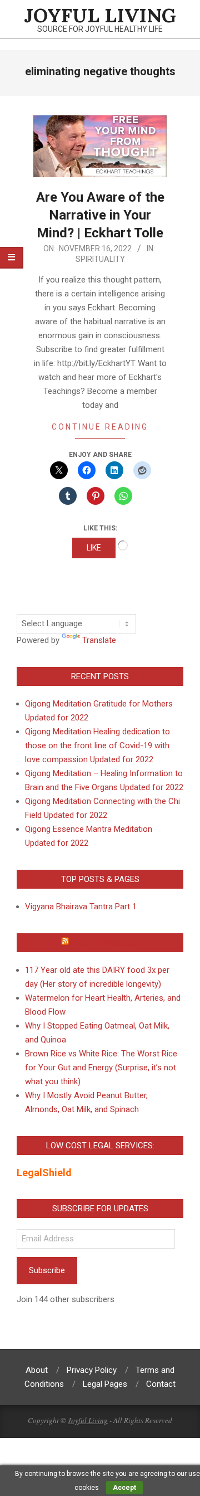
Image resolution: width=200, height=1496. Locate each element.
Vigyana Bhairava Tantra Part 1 (81, 907)
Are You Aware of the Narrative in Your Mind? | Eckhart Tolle (100, 215)
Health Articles (105, 943)
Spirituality (100, 259)
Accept (124, 1488)
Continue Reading (100, 426)
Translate (99, 640)
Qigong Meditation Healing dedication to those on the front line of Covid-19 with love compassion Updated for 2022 (97, 745)
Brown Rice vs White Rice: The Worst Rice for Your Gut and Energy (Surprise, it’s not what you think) (101, 1067)
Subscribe (47, 1270)
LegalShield (44, 1172)
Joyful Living (88, 1420)
